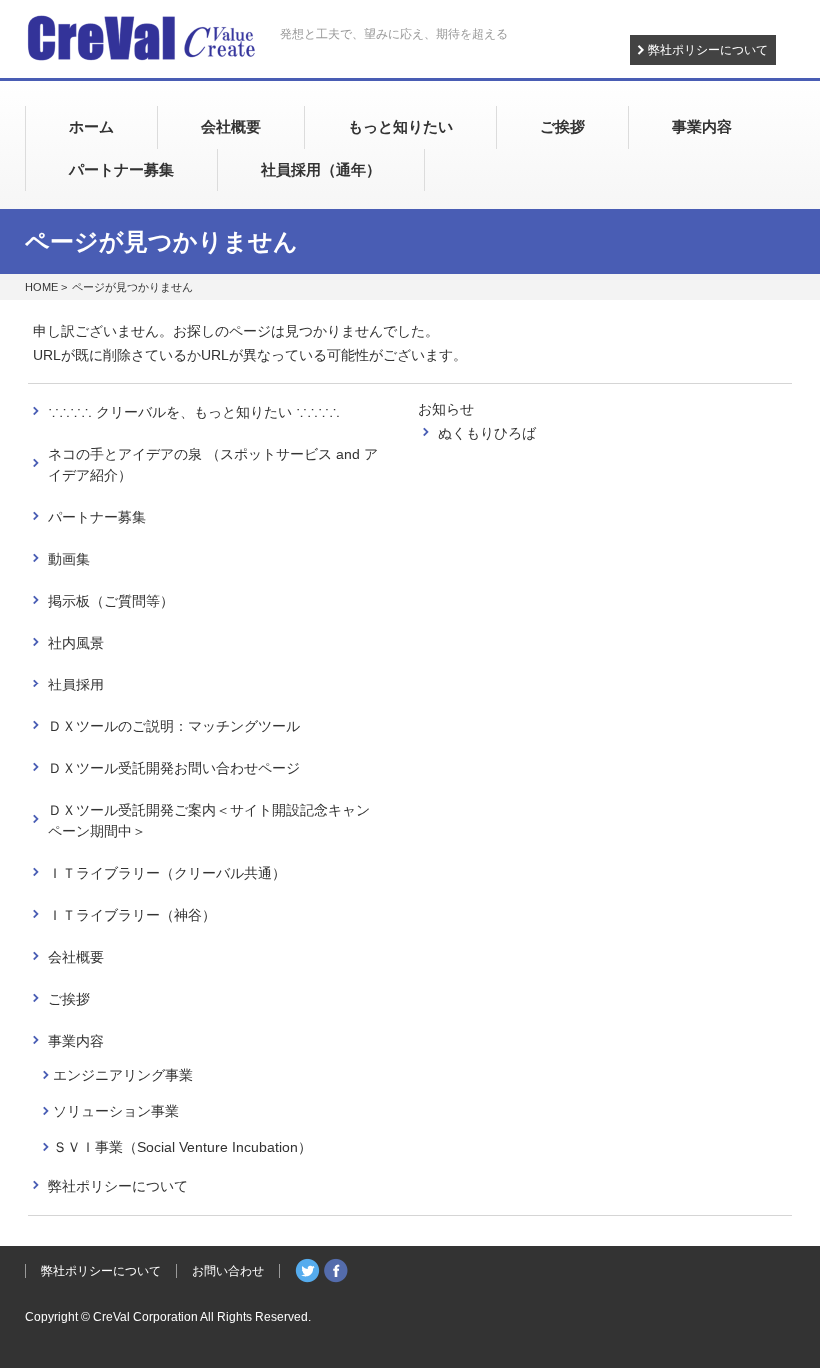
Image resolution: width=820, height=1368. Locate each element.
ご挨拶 (69, 999)
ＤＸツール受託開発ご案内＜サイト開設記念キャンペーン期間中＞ (209, 820)
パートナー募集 (97, 517)
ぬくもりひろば (487, 433)
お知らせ (446, 409)
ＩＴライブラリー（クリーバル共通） (167, 873)
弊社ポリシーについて (708, 50)
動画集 (69, 559)
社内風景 (76, 643)
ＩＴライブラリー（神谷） (132, 915)
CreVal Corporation (145, 1317)
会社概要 (76, 957)
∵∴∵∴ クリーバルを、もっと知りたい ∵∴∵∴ (194, 412)
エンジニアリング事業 (123, 1075)
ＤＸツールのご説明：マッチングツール (174, 726)
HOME (41, 287)
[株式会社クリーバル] (141, 40)
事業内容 (76, 1041)
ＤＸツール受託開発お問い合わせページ (174, 768)
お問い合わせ (228, 1271)
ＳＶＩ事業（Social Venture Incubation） (182, 1147)
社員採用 (76, 684)
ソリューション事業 (116, 1111)
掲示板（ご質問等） (111, 601)
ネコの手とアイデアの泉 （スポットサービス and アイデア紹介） (213, 464)
